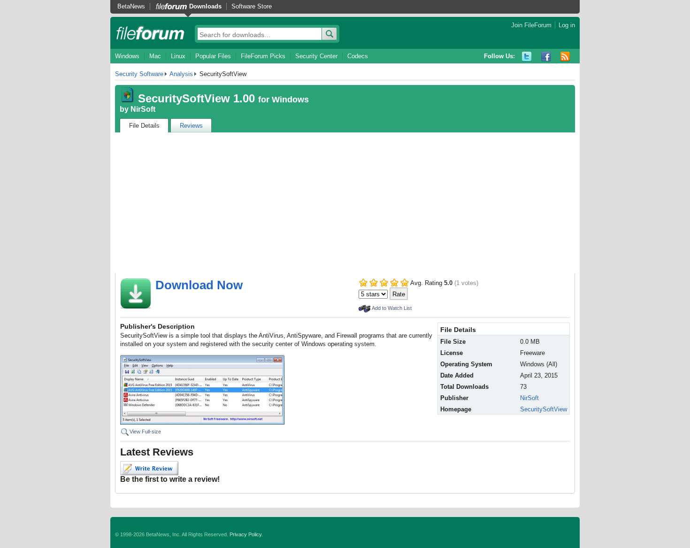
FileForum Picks (263, 56)
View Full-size (145, 431)
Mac (155, 56)
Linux (178, 56)
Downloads (205, 6)
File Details (144, 125)
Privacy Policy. (246, 534)
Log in (567, 25)
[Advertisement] (345, 203)
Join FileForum (531, 25)
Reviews (191, 125)
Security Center (316, 56)
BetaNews (131, 6)
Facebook (546, 57)
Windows (127, 56)
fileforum (150, 33)
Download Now (199, 285)
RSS (565, 57)
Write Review (149, 468)
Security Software (139, 73)
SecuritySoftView (543, 409)
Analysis (181, 73)
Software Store (251, 6)
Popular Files (213, 56)
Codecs (357, 56)
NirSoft (142, 109)
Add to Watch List (392, 308)
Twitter (527, 57)
